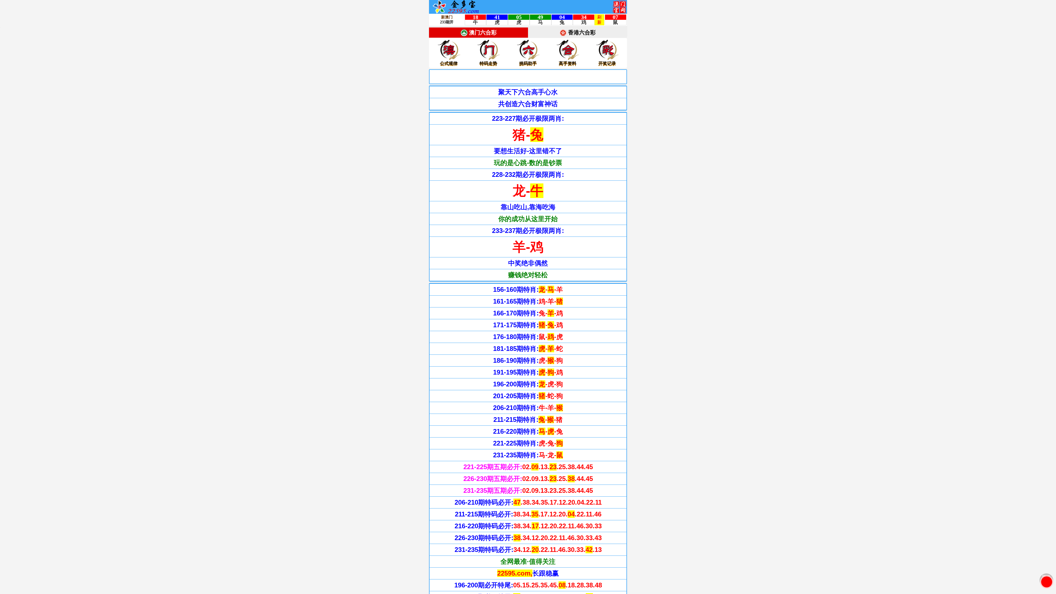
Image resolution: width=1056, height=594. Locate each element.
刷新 (1046, 581)
